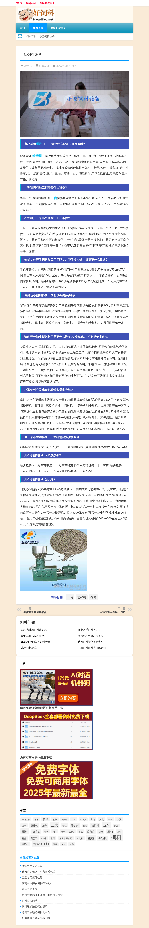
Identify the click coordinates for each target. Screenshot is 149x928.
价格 (45, 819)
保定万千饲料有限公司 (90, 629)
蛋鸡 (101, 831)
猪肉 (85, 825)
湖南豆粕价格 (29, 889)
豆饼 (119, 831)
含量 (74, 819)
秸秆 (25, 831)
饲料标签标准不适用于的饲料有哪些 (42, 895)
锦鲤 (43, 838)
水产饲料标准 (29, 647)
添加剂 (75, 825)
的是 (116, 825)
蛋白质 (90, 831)
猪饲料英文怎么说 (32, 865)
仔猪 (36, 819)
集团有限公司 (65, 838)
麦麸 (72, 844)
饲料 (39, 143)
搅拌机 (34, 825)
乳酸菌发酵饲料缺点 (35, 612)
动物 (55, 819)
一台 (54, 197)
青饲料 (80, 838)
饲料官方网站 (29, 900)
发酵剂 (64, 819)
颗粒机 (102, 838)
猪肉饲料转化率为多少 (90, 641)
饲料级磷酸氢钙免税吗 (34, 906)
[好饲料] (35, 7)
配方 (34, 838)
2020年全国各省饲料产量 (35, 641)
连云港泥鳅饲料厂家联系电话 (38, 871)
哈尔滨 (83, 819)
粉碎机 (37, 155)
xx (30, 66)
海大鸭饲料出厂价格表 (90, 635)
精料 (46, 831)
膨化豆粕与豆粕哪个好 (34, 635)
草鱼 (80, 831)
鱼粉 (63, 844)
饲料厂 (25, 844)
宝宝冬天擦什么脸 (32, 877)
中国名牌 (26, 819)
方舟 (44, 825)
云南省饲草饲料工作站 (112, 612)
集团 (53, 838)
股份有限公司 (67, 831)
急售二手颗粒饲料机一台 (36, 912)
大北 (101, 819)
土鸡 (92, 819)
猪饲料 (95, 825)
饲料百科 (31, 3)
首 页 (19, 3)
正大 (54, 825)
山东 (24, 825)
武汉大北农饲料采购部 (34, 629)
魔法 (55, 844)
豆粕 (110, 831)
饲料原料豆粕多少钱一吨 (36, 918)
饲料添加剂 (41, 843)
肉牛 (55, 831)
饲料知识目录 (47, 3)
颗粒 (91, 838)
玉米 (106, 825)
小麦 (119, 819)
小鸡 (110, 819)
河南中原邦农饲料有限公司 (37, 883)
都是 (24, 838)
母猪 (64, 825)
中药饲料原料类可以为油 (92, 647)
